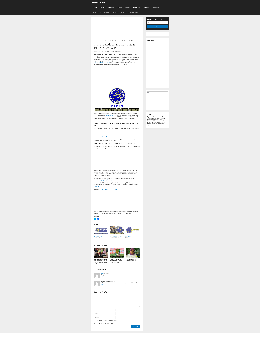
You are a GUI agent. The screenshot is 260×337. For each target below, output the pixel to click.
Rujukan (106, 12)
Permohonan (97, 12)
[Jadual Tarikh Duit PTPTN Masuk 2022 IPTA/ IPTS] (101, 230)
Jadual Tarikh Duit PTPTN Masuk (109, 189)
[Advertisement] (117, 30)
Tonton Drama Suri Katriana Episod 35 (131, 259)
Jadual (120, 7)
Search (157, 26)
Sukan (123, 12)
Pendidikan (155, 7)
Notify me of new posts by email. (104, 323)
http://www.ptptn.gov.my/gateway (103, 180)
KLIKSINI (96, 186)
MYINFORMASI (165, 335)
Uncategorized (133, 12)
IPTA (108, 56)
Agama (95, 7)
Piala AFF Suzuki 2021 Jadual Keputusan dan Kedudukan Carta (116, 260)
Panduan (146, 7)
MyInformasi (98, 2)
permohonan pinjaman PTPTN (102, 62)
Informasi (111, 7)
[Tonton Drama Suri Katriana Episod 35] (133, 253)
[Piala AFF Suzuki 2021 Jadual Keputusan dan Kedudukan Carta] (117, 253)
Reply (102, 276)
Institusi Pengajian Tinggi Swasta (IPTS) (105, 136)
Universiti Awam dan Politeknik (102, 133)
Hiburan (102, 7)
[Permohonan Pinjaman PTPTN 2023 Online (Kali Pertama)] (117, 230)
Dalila (102, 273)
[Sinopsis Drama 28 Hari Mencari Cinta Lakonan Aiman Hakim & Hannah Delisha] (101, 253)
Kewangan (136, 7)
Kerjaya (127, 7)
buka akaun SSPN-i (110, 115)
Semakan (115, 12)
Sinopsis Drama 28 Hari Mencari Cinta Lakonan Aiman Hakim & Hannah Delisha (100, 261)
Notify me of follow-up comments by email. (107, 320)
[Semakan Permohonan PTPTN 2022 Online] (132, 230)
